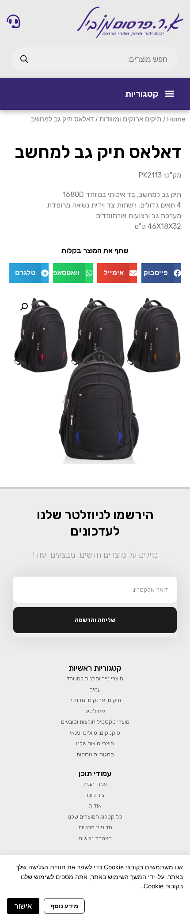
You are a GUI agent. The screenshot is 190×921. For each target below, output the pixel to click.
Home (176, 119)
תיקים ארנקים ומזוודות (130, 119)
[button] (169, 94)
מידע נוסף (64, 906)
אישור (23, 906)
